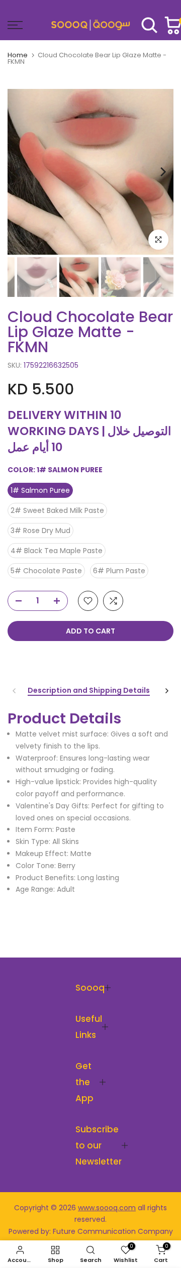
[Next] (162, 172)
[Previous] (19, 172)
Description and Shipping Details (89, 690)
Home (18, 55)
